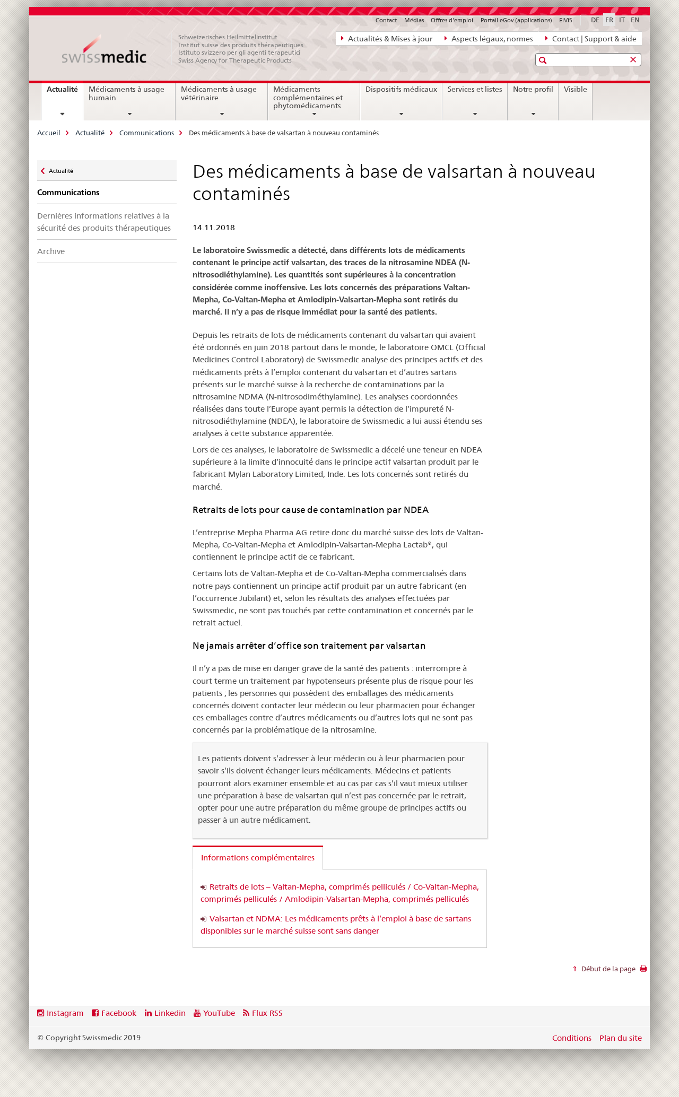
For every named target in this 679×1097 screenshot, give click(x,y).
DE (595, 19)
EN (635, 19)
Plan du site (620, 1038)
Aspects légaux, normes (491, 38)
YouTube (219, 1013)
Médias (414, 20)
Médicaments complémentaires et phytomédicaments (308, 97)
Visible (575, 89)
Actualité (65, 93)
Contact (386, 20)
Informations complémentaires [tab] (258, 857)
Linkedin (170, 1013)
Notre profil (533, 89)
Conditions (571, 1038)
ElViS (565, 20)
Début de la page (608, 968)
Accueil (48, 132)
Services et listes (475, 89)
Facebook (118, 1013)
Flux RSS (267, 1013)
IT (622, 19)
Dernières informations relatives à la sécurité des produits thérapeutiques (104, 222)
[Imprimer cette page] (643, 971)
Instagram (65, 1013)
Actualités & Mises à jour (389, 38)
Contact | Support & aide (594, 38)
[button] (544, 60)
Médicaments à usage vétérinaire (219, 93)
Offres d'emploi (452, 20)
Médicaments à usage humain (126, 93)
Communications (146, 132)
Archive (51, 251)
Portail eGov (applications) (516, 20)
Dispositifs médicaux (401, 89)
